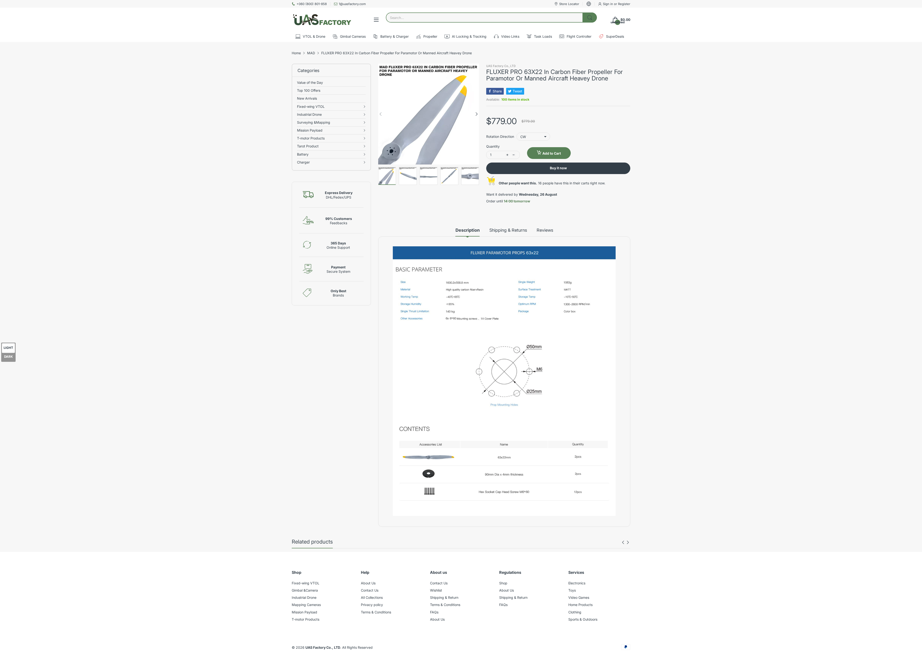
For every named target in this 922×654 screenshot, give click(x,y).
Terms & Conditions (376, 612)
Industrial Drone (304, 597)
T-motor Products (305, 619)
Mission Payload (304, 612)
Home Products (580, 605)
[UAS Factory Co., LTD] (322, 19)
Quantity (493, 146)
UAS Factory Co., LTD (501, 66)
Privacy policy (372, 605)
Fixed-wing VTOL (305, 583)
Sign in (608, 4)
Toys (572, 590)
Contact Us (369, 590)
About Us (368, 583)
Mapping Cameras (306, 605)
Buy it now (558, 168)
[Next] (380, 114)
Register (624, 4)
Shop (503, 583)
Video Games (578, 597)
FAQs (434, 612)
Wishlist (436, 590)
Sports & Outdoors (582, 619)
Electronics (576, 583)
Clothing (574, 612)
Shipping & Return (444, 597)
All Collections (372, 597)
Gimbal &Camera (305, 590)
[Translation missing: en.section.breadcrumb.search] (589, 17)
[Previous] (476, 114)
